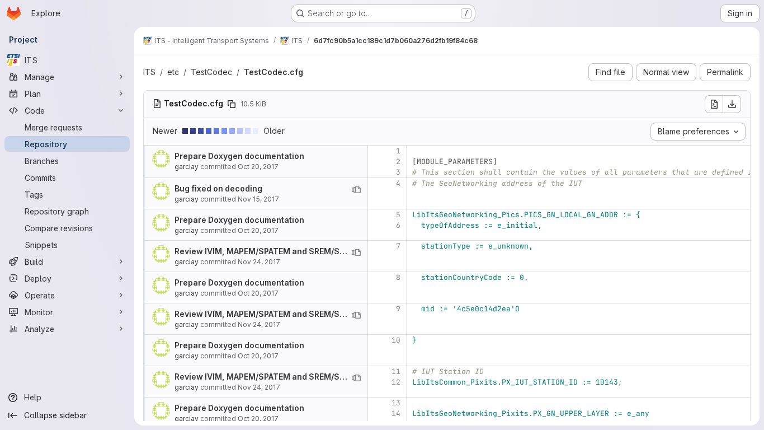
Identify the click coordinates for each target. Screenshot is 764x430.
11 (396, 371)
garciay (187, 166)
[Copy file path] (231, 104)
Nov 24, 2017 (259, 262)
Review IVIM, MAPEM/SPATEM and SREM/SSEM (266, 251)
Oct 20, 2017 (258, 166)
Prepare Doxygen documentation (239, 156)
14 (396, 413)
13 (396, 403)
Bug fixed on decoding (218, 188)
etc (173, 72)
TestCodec (211, 72)
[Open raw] (714, 104)
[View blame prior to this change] (356, 189)
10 (396, 340)
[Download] (732, 104)
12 (396, 382)
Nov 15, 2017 (258, 199)
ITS (149, 72)
